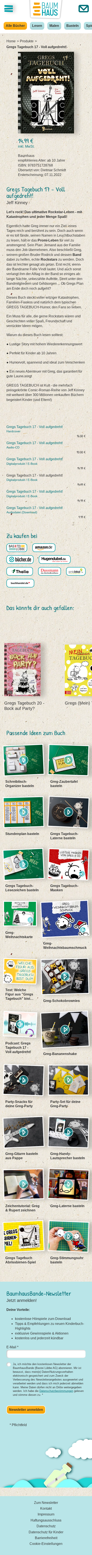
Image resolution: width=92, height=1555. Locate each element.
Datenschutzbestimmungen (56, 1391)
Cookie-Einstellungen (46, 1544)
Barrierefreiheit (46, 1538)
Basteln (72, 26)
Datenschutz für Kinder (46, 1532)
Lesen (37, 26)
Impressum (46, 1514)
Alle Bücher (15, 26)
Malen (54, 26)
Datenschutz (46, 1526)
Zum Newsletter (46, 1503)
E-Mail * (12, 1347)
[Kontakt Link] (84, 8)
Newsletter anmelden (26, 1409)
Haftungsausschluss (46, 1520)
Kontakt (46, 1508)
